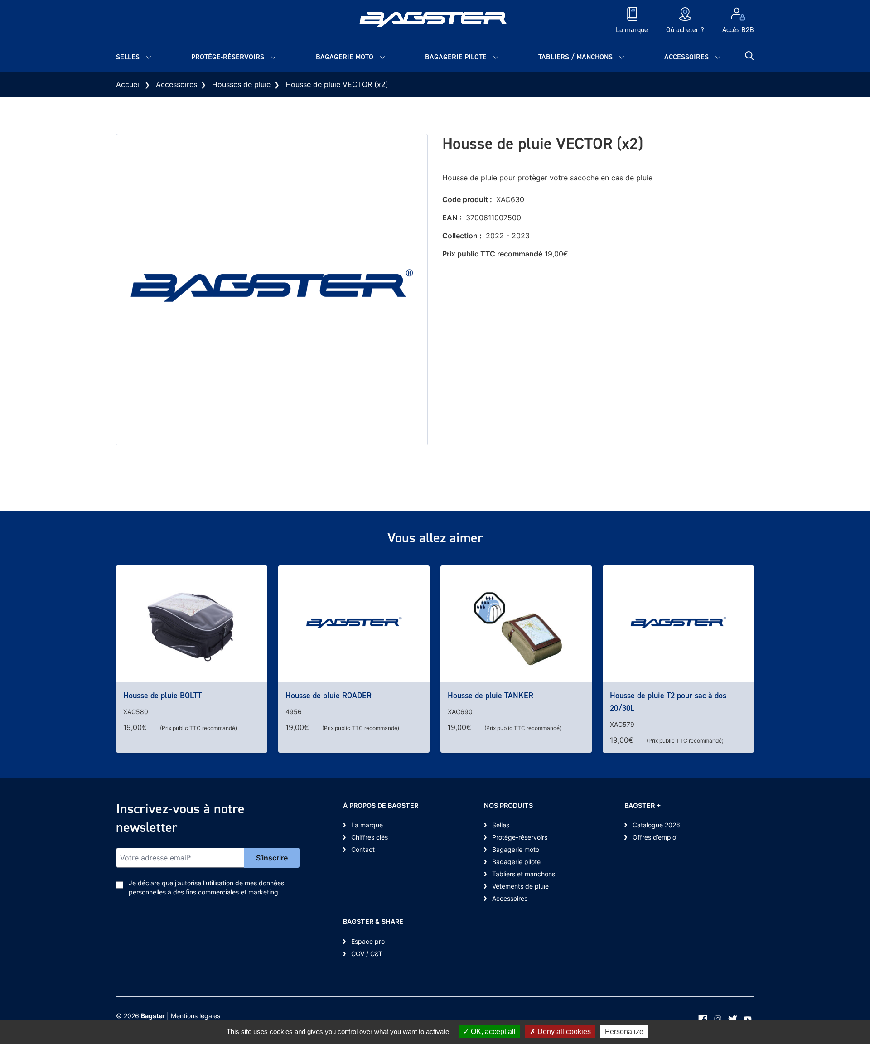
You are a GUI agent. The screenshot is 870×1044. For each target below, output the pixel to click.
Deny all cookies (563, 1031)
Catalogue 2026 (656, 825)
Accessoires (686, 57)
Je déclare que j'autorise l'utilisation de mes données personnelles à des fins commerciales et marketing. (206, 887)
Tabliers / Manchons (575, 57)
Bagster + (642, 805)
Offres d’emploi (655, 837)
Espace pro (368, 941)
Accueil (128, 84)
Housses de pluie (241, 84)
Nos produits (508, 805)
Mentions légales (195, 1016)
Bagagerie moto (344, 57)
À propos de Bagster (380, 805)
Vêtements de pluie (520, 886)
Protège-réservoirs (227, 57)
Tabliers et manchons (523, 874)
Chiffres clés (369, 837)
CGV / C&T (366, 953)
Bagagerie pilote (456, 57)
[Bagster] (435, 21)
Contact (363, 849)
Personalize (624, 1031)
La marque (367, 825)
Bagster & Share (373, 921)
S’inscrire (272, 857)
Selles (128, 57)
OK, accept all (492, 1031)
